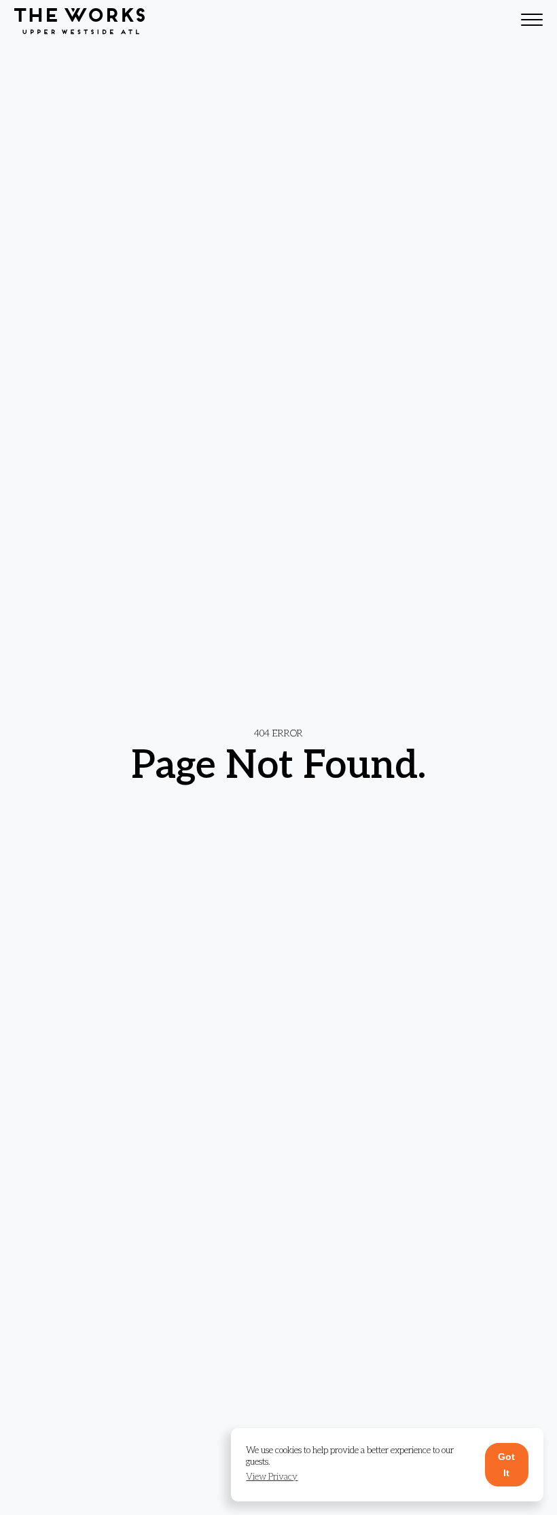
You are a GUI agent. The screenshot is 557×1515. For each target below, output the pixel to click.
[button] (272, 1477)
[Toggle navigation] (532, 22)
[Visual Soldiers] (79, 21)
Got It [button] (506, 1464)
